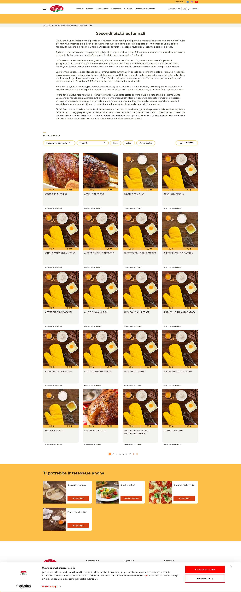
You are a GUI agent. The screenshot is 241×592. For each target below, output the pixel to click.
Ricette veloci (102, 8)
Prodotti (80, 8)
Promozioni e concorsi (145, 8)
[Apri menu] (44, 9)
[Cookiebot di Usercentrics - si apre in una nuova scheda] (23, 586)
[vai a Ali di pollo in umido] (140, 348)
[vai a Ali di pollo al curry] (100, 289)
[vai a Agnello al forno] (100, 170)
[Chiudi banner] (231, 566)
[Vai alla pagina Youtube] (196, 2)
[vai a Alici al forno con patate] (180, 348)
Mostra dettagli (49, 586)
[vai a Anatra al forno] (61, 407)
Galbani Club (174, 8)
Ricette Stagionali (60, 25)
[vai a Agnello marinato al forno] (61, 229)
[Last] (136, 454)
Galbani (45, 25)
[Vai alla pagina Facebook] (187, 2)
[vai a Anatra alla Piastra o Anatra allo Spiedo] (140, 407)
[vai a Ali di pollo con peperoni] (100, 348)
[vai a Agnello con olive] (140, 170)
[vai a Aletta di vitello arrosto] (100, 229)
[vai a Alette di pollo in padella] (180, 229)
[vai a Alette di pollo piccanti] (61, 289)
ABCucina (128, 8)
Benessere (116, 8)
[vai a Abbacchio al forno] (61, 170)
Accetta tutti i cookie (205, 569)
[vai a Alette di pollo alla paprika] (140, 229)
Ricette (89, 8)
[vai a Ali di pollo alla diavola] (61, 348)
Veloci (129, 143)
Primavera (69, 25)
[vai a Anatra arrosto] (180, 407)
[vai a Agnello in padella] (180, 170)
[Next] (133, 454)
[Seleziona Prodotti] (93, 142)
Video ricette (146, 143)
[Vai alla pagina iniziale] (57, 9)
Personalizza (203, 578)
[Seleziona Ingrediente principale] (59, 142)
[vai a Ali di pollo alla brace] (140, 289)
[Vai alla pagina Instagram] (192, 2)
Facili (115, 143)
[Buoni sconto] (185, 8)
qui (146, 575)
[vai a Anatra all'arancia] (100, 407)
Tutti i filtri (188, 142)
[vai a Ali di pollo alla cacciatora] (180, 289)
